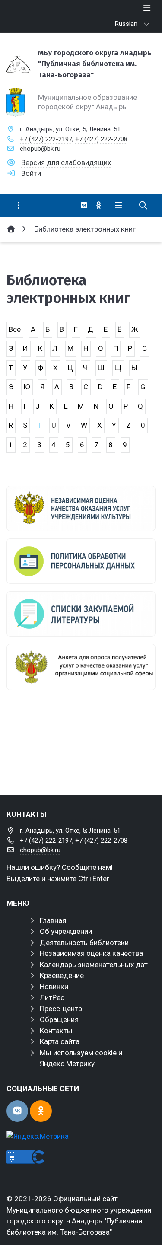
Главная (53, 920)
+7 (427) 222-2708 (101, 139)
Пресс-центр (61, 1008)
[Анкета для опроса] (81, 667)
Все (15, 329)
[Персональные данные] (81, 561)
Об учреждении (66, 931)
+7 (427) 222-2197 (46, 139)
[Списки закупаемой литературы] (81, 614)
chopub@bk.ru (40, 149)
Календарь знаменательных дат (94, 964)
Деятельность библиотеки (84, 942)
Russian (126, 24)
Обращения (59, 1019)
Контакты (56, 1030)
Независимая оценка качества (91, 953)
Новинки (54, 986)
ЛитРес (52, 997)
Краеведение (62, 975)
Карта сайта (59, 1041)
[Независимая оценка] (81, 508)
